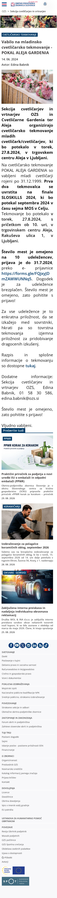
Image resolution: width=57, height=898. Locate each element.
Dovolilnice (7, 796)
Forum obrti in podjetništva (16, 722)
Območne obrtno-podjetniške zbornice (21, 711)
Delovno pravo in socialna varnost (19, 665)
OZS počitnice (9, 840)
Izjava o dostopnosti (12, 853)
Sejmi (4, 741)
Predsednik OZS (10, 764)
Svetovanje (8, 652)
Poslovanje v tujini (11, 660)
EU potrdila (7, 809)
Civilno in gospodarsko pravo (16, 673)
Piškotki (8, 857)
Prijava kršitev (9, 777)
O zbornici (8, 756)
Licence (5, 792)
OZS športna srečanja (13, 844)
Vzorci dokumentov (11, 678)
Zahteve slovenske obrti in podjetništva (22, 726)
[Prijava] (45, 4)
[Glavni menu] (4, 4)
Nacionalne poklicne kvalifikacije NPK (21, 692)
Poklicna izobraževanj (15, 684)
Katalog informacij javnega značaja (19, 773)
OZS (4, 11)
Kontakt (6, 782)
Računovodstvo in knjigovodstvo (18, 669)
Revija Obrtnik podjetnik (14, 831)
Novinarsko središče (12, 769)
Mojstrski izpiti (9, 688)
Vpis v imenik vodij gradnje (15, 805)
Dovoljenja (8, 788)
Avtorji (5, 861)
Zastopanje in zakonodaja (17, 717)
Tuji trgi (6, 732)
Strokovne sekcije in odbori (15, 707)
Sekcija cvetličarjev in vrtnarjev (28, 11)
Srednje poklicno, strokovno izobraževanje (23, 697)
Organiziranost (9, 760)
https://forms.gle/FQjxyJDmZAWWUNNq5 (26, 276)
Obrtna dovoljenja (11, 801)
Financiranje (8, 749)
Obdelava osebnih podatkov (16, 848)
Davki (4, 656)
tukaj (30, 365)
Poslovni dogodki (10, 736)
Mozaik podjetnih (10, 835)
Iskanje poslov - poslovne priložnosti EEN (22, 745)
